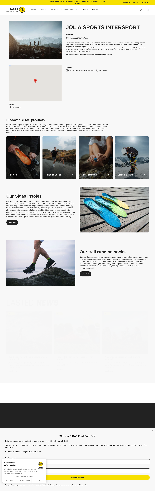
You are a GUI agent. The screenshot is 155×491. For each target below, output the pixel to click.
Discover (12, 222)
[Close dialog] (153, 430)
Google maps (16, 107)
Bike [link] (72, 427)
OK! (39, 480)
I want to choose (24, 480)
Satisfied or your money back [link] (59, 396)
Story (100, 424)
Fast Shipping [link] (131, 395)
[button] (34, 10)
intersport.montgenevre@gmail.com (82, 70)
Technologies (102, 427)
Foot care (46, 427)
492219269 (103, 70)
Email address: (10, 458)
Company (101, 422)
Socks (45, 424)
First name (9, 467)
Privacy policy (130, 427)
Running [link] (73, 422)
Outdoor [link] (73, 424)
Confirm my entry (77, 477)
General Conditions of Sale (134, 424)
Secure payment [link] (95, 395)
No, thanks (9, 480)
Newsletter (145, 2)
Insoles (45, 422)
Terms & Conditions (131, 422)
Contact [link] (135, 2)
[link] (141, 10)
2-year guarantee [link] (23, 396)
